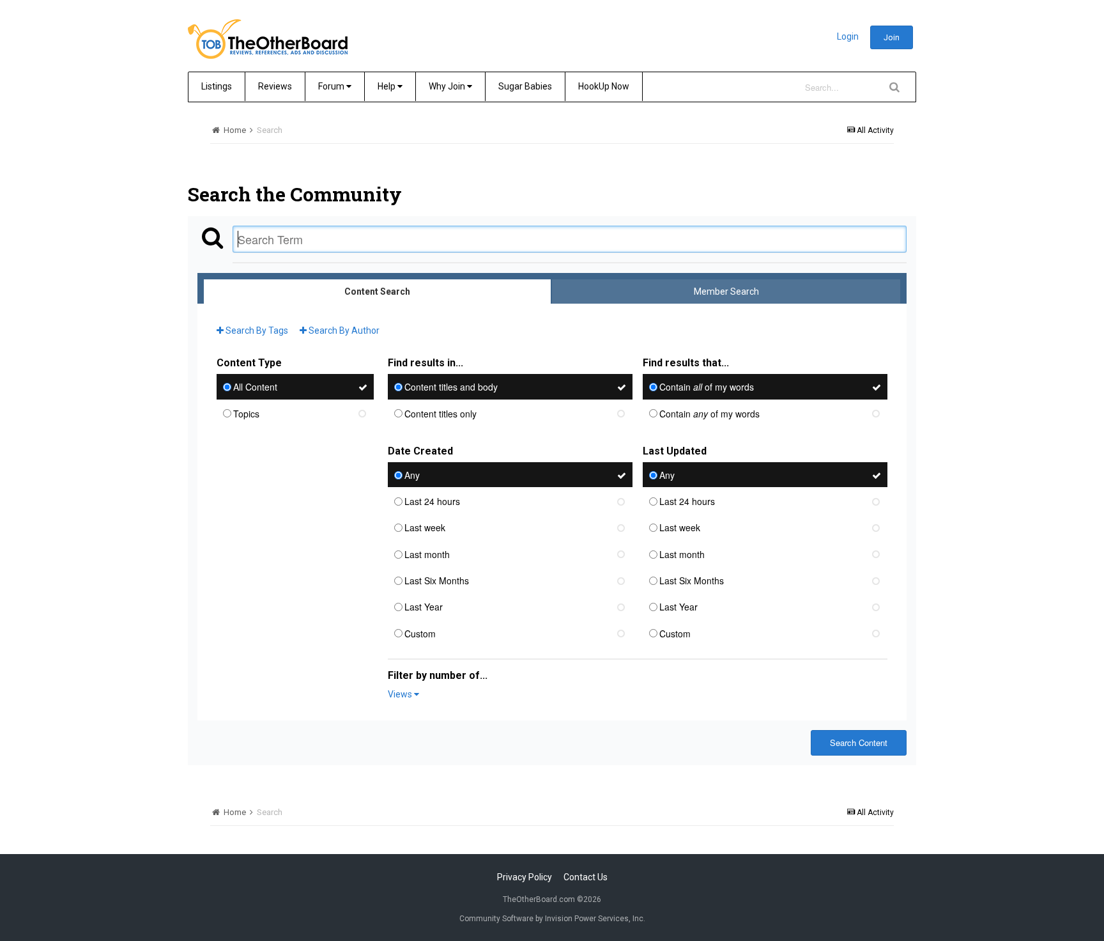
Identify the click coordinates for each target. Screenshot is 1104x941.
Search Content (858, 742)
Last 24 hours (432, 501)
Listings (216, 86)
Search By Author (343, 330)
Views (401, 694)
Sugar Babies (525, 86)
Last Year (423, 607)
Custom (420, 633)
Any (412, 475)
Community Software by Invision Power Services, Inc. (552, 918)
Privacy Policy (524, 877)
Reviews (275, 86)
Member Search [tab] (726, 291)
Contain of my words (706, 387)
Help (387, 86)
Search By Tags (256, 330)
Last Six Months (436, 580)
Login (848, 36)
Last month (427, 554)
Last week (424, 528)
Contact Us (586, 877)
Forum (332, 86)
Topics (246, 413)
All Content (255, 387)
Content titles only (440, 413)
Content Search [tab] (377, 291)
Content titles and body (451, 387)
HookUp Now (603, 86)
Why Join (448, 86)
